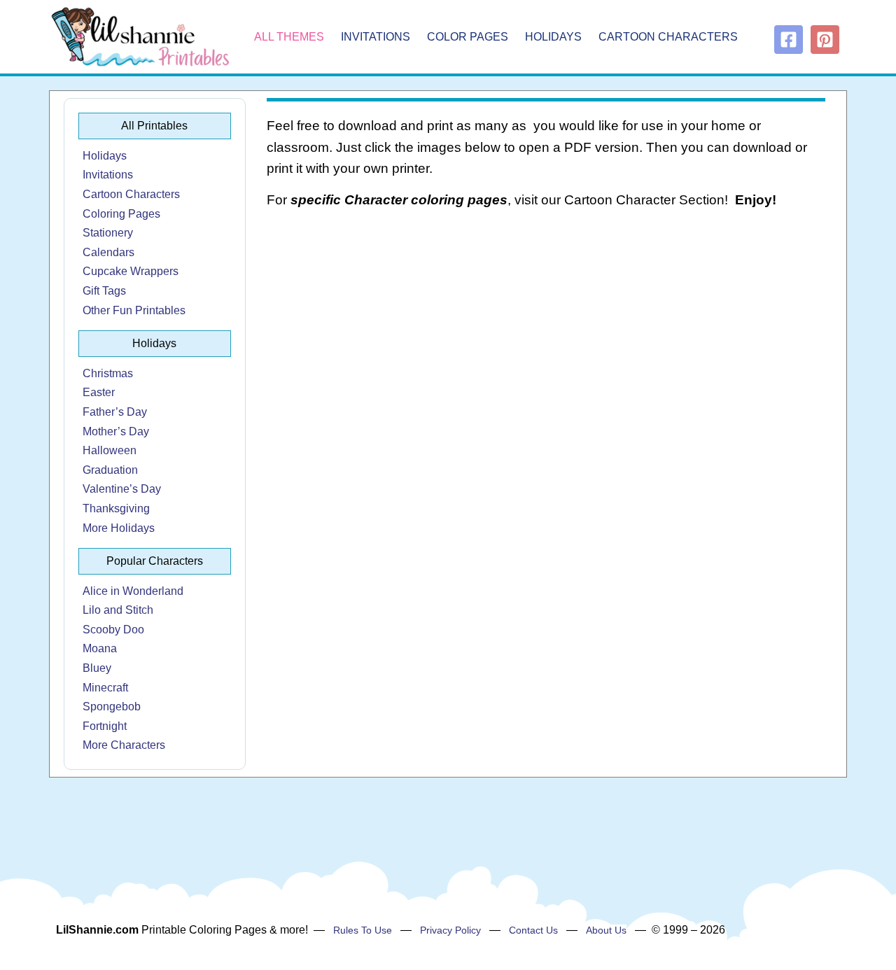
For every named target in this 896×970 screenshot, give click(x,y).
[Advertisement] (546, 333)
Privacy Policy (450, 930)
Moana (100, 648)
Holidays (553, 37)
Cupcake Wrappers (130, 271)
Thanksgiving (116, 508)
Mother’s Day (116, 431)
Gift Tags (104, 291)
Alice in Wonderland (133, 591)
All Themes (289, 37)
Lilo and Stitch (118, 610)
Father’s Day (115, 412)
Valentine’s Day (122, 489)
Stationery (108, 233)
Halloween (109, 450)
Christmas (108, 373)
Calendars (108, 252)
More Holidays (119, 528)
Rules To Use (362, 930)
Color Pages (467, 37)
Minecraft (105, 688)
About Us (606, 930)
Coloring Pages (121, 214)
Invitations (375, 37)
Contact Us (533, 930)
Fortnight (105, 726)
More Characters (124, 745)
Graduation (110, 470)
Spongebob (112, 706)
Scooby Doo (113, 629)
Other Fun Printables (134, 310)
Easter (99, 392)
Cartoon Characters (668, 37)
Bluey (97, 668)
